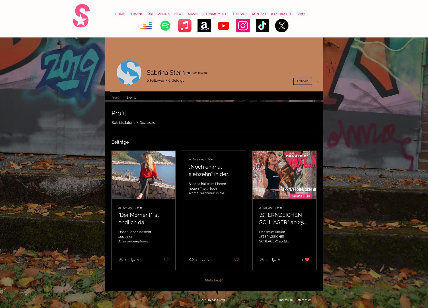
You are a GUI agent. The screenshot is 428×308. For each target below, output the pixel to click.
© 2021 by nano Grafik (212, 300)
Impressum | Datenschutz (295, 300)
